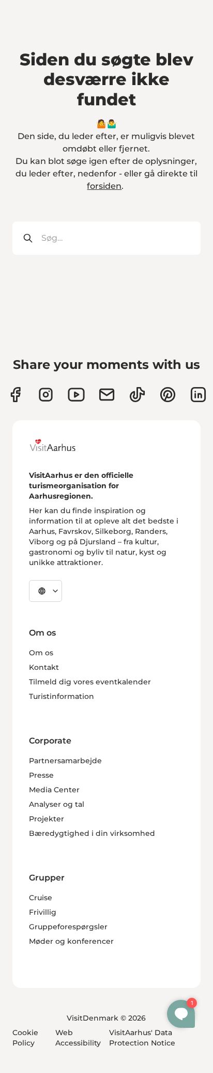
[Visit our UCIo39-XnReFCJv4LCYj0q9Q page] (76, 395)
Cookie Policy (25, 1038)
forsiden (104, 186)
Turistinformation (61, 696)
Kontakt (44, 667)
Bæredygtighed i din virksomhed (92, 833)
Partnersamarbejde (65, 760)
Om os (41, 652)
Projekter (46, 818)
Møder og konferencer (71, 941)
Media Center (54, 789)
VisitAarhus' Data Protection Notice (142, 1038)
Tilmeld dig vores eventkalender (90, 681)
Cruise (40, 897)
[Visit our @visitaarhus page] (137, 395)
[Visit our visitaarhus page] (15, 395)
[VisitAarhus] (60, 445)
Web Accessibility (78, 1038)
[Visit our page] (46, 395)
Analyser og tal (56, 804)
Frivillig (42, 912)
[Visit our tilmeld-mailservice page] (107, 395)
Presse (41, 775)
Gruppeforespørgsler (68, 926)
